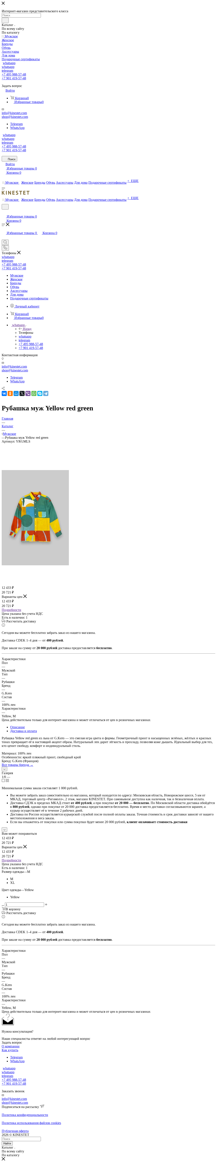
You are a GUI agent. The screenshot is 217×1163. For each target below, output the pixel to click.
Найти (7, 1143)
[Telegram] (45, 393)
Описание (17, 727)
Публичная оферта (15, 1131)
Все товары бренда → (17, 765)
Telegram (16, 124)
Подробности (11, 610)
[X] (22, 393)
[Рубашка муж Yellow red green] (35, 564)
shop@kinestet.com (15, 117)
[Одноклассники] (10, 393)
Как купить (10, 1050)
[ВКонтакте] (4, 393)
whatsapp (9, 63)
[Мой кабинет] (4, 212)
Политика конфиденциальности (25, 1115)
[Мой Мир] (16, 393)
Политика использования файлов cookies (31, 1123)
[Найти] (5, 20)
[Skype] (39, 393)
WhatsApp (17, 128)
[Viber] (28, 393)
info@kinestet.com (14, 113)
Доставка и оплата (23, 731)
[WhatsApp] (33, 393)
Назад (27, 329)
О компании (10, 1046)
